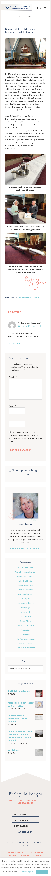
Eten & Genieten (26, 589)
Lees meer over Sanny (25, 548)
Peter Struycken (25, 625)
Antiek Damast (25, 567)
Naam (12, 406)
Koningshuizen (25, 594)
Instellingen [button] (27, 871)
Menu (42, 8)
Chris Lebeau (25, 581)
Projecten (25, 630)
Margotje (25, 607)
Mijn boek (25, 612)
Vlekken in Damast (25, 648)
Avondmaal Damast (30, 297)
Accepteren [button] (42, 872)
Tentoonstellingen (26, 639)
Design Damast (25, 585)
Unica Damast (25, 643)
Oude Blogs (25, 621)
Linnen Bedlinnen (25, 603)
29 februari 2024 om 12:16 (29, 326)
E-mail (12, 419)
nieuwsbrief (26, 616)
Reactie (13, 377)
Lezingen (25, 598)
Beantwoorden (14, 343)
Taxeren (25, 634)
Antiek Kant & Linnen (25, 572)
